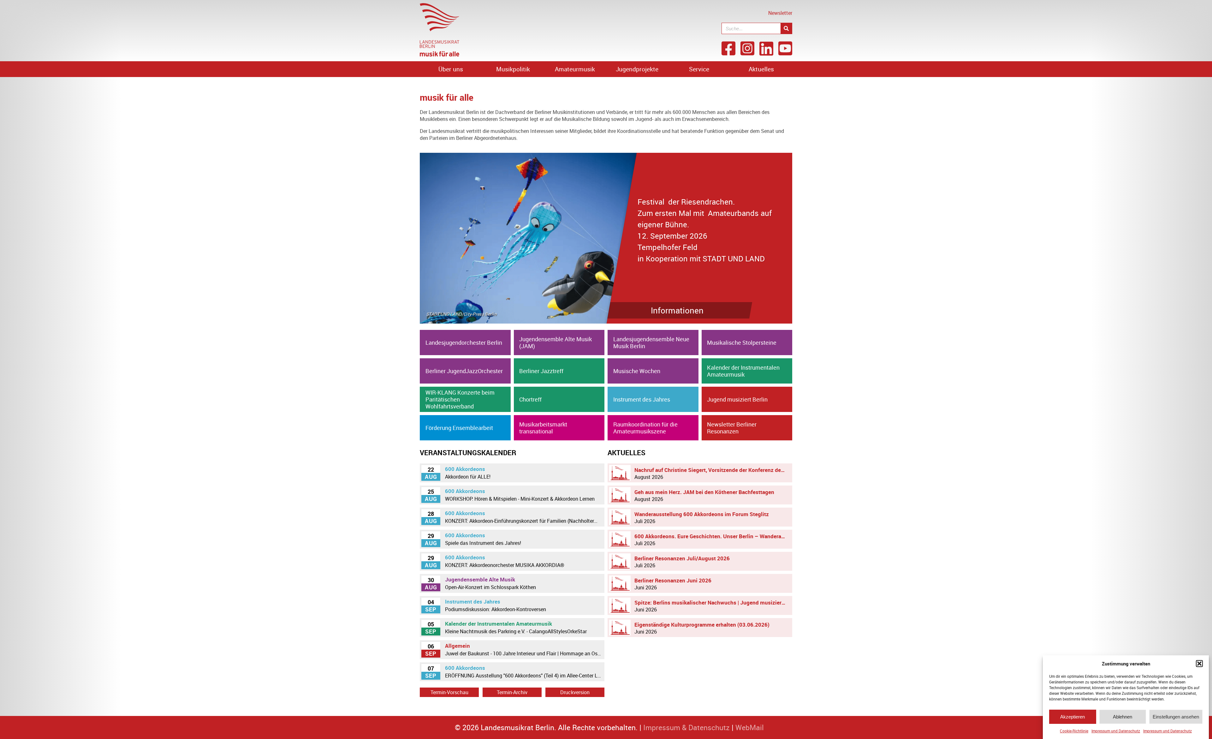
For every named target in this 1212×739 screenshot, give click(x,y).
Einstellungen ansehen (1176, 716)
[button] (1199, 663)
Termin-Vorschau (449, 692)
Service (699, 69)
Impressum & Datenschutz (686, 727)
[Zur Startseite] (439, 54)
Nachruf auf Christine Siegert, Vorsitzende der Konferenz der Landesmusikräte (711, 473)
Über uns (450, 69)
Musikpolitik (513, 69)
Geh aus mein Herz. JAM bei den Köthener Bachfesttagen (704, 495)
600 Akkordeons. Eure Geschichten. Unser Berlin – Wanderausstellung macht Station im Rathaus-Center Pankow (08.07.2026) (711, 540)
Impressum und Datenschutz (1115, 730)
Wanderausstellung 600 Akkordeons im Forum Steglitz (701, 517)
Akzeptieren (1072, 716)
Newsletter (780, 12)
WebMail (749, 727)
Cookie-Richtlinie (1074, 730)
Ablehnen (1122, 716)
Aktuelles (761, 69)
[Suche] (786, 28)
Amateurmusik (575, 69)
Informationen (717, 310)
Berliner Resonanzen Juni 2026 (672, 584)
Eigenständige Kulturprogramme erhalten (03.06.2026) (701, 628)
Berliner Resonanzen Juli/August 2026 (682, 562)
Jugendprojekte (637, 69)
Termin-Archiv (512, 692)
